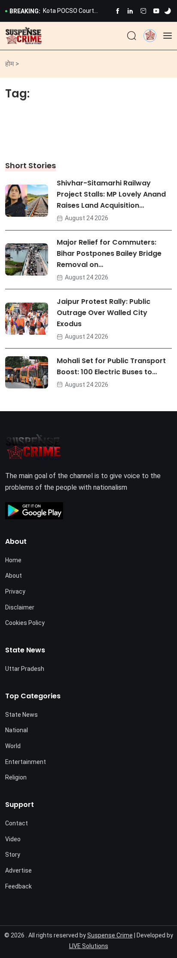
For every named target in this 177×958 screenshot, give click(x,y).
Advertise (18, 870)
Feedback (18, 886)
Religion (16, 777)
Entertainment (25, 761)
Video (13, 839)
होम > (12, 64)
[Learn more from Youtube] (156, 11)
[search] (132, 36)
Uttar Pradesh (24, 668)
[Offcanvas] (167, 36)
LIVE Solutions (88, 946)
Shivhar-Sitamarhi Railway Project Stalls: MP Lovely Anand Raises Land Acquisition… (111, 195)
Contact (16, 823)
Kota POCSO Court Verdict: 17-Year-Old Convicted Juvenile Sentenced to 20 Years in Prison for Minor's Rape (75, 11)
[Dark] (167, 11)
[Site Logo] (23, 35)
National (16, 730)
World (13, 746)
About (13, 575)
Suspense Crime (110, 935)
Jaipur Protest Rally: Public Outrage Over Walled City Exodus (103, 313)
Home (13, 560)
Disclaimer (19, 607)
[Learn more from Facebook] (117, 11)
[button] (149, 35)
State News (21, 714)
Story (12, 854)
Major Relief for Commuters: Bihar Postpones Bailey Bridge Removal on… (109, 254)
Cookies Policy (25, 622)
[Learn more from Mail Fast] (143, 11)
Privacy (15, 591)
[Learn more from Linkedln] (130, 11)
